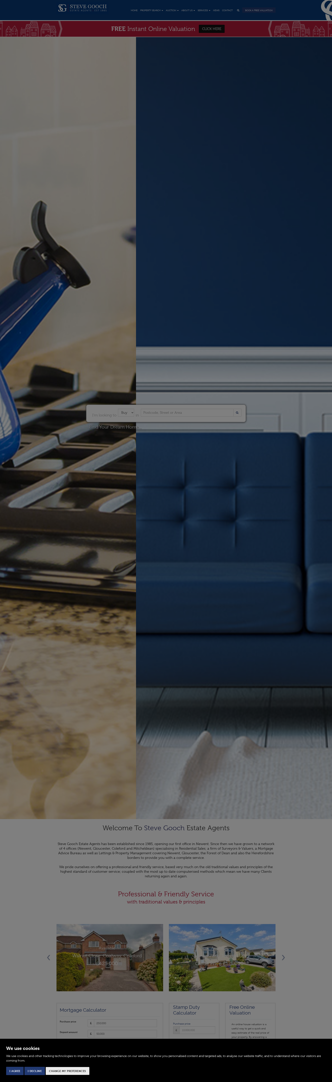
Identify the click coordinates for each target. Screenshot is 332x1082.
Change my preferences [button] (67, 1071)
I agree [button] (14, 1071)
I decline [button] (35, 1071)
